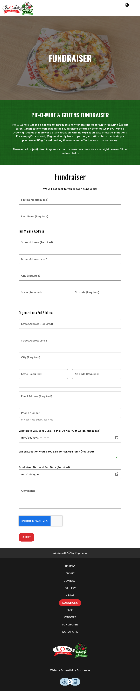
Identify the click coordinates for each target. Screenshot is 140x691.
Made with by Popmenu (45, 553)
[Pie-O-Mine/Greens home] (18, 8)
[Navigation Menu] (135, 5)
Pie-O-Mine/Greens (70, 650)
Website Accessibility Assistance (70, 670)
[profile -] (127, 5)
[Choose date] (117, 438)
